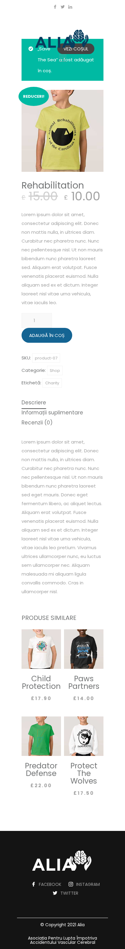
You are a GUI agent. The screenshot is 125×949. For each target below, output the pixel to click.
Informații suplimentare (52, 413)
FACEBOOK (50, 884)
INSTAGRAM (88, 884)
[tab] (34, 403)
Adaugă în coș (47, 335)
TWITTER (69, 893)
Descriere (34, 403)
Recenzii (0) (37, 423)
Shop (55, 370)
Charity (52, 383)
